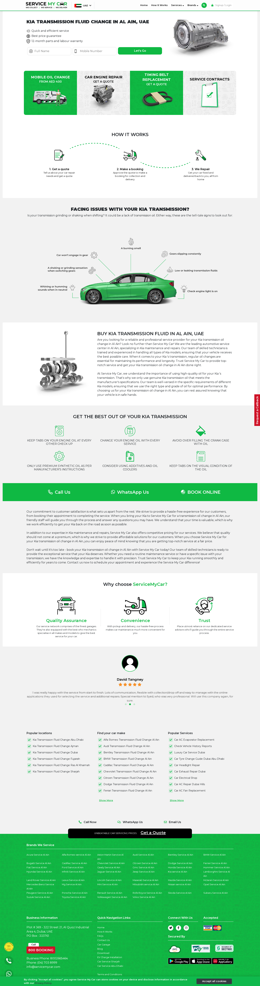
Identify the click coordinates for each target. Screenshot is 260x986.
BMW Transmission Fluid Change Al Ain (127, 758)
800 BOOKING (40, 949)
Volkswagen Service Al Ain (112, 897)
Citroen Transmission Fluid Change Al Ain (128, 777)
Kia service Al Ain (177, 871)
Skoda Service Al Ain (180, 893)
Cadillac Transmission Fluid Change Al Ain (128, 765)
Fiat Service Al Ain (37, 867)
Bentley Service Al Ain (180, 854)
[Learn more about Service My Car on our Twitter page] (170, 928)
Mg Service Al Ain (72, 884)
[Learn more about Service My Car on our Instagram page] (186, 928)
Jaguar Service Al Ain (109, 871)
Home (144, 5)
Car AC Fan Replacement (190, 790)
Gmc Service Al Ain (143, 867)
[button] (126, 704)
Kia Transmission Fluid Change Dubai (55, 752)
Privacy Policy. (43, 983)
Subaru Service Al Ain (215, 893)
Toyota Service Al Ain (74, 897)
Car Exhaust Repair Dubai (190, 771)
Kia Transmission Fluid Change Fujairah (56, 758)
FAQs (100, 936)
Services (177, 5)
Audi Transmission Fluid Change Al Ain (126, 746)
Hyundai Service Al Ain (39, 871)
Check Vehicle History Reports (193, 746)
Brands (192, 5)
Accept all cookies (214, 981)
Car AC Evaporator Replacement (194, 739)
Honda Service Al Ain (180, 867)
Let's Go (140, 50)
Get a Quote (153, 832)
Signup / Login (223, 5)
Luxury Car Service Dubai (189, 752)
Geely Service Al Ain (108, 867)
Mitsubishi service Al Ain (146, 884)
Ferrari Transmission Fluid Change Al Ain (127, 790)
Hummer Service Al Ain (216, 867)
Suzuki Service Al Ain (38, 897)
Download (103, 953)
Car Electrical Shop (185, 777)
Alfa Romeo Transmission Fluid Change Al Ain (131, 739)
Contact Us (103, 940)
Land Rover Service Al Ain (41, 880)
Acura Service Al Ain (38, 854)
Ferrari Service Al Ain (215, 863)
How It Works (159, 5)
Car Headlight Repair (187, 765)
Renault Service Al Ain (109, 893)
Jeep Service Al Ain (144, 871)
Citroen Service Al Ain (145, 863)
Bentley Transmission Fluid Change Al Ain (128, 752)
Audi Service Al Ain (143, 854)
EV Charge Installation (109, 957)
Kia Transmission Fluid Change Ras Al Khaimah (61, 765)
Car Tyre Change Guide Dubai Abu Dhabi (199, 758)
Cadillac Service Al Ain (74, 863)
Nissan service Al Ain (179, 884)
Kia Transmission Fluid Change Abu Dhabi (58, 739)
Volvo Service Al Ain (144, 897)
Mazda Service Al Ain (180, 880)
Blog (100, 949)
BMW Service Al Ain (214, 854)
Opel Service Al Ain (214, 884)
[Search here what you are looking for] (204, 5)
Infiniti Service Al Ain (73, 871)
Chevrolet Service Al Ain (111, 863)
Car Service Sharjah (108, 961)
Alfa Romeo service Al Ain (76, 854)
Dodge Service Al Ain (180, 863)
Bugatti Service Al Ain (39, 863)
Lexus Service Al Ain (73, 880)
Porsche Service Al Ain (75, 893)
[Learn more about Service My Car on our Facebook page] (178, 928)
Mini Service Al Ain (107, 884)
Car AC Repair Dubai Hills (189, 784)
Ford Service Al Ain (72, 867)
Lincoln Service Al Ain (109, 880)
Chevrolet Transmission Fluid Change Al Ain (130, 771)
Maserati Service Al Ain (145, 880)
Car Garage (103, 944)
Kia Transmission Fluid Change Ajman (56, 746)
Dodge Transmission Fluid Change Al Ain (128, 784)
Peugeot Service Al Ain (40, 893)
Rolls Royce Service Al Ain (147, 893)
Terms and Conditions (109, 974)
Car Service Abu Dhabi (110, 966)
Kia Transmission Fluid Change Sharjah (56, 771)
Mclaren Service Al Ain (216, 880)
